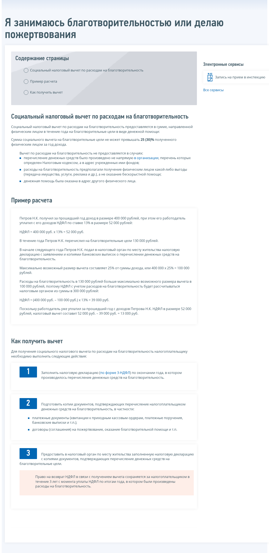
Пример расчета (43, 81)
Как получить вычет (46, 92)
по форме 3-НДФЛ (115, 372)
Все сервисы (213, 90)
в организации (146, 158)
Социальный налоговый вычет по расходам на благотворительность (86, 70)
